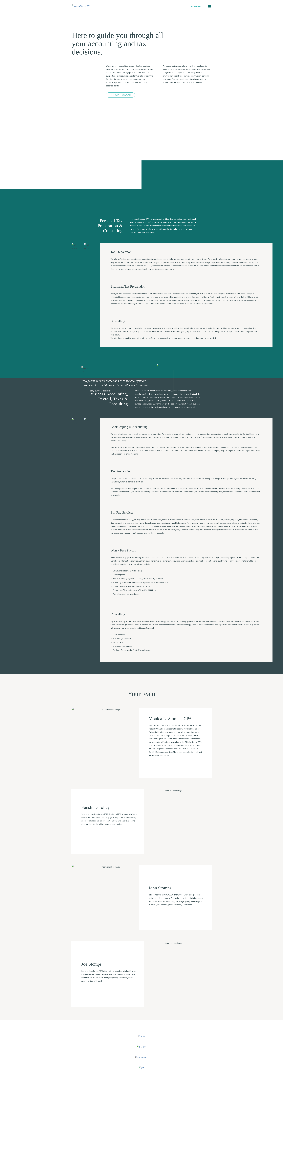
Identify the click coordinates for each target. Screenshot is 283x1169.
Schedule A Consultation (121, 95)
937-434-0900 (196, 7)
